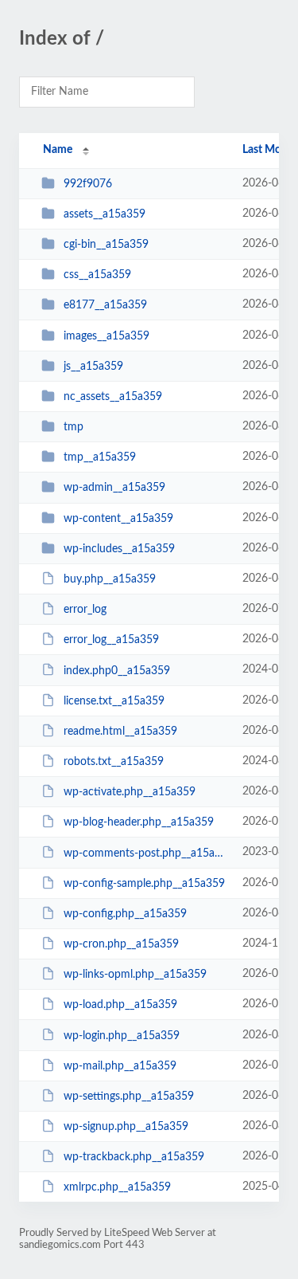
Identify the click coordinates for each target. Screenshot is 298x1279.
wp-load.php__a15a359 (120, 1004)
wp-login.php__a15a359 (122, 1035)
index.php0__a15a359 (117, 670)
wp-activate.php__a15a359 (129, 792)
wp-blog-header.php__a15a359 (139, 822)
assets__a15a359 (104, 214)
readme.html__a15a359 (120, 731)
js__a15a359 (93, 366)
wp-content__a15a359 (118, 518)
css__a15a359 (97, 275)
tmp (73, 427)
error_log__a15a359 (111, 639)
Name (57, 149)
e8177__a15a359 (105, 305)
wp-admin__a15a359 (114, 487)
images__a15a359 (106, 336)
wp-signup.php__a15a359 (126, 1126)
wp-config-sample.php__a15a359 (144, 883)
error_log (85, 609)
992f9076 (88, 184)
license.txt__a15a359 (114, 701)
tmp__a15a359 (100, 457)
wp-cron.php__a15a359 (121, 944)
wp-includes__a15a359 (119, 549)
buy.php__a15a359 (110, 579)
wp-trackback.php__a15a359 (134, 1157)
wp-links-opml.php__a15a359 (135, 974)
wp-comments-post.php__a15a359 (145, 852)
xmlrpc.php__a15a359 (117, 1187)
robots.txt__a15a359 (114, 761)
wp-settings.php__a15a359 (129, 1096)
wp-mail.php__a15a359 (120, 1066)
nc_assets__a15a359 (113, 396)
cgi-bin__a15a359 (106, 244)
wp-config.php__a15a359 (125, 914)
